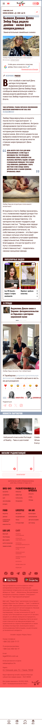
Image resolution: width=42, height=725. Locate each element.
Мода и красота (33, 489)
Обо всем (18, 513)
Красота (31, 494)
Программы (6, 537)
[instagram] (12, 573)
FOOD (5, 510)
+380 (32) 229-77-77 (11, 641)
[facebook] (10, 405)
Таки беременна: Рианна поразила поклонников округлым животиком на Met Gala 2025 (20, 108)
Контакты (19, 561)
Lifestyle (20, 510)
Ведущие (5, 534)
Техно (17, 520)
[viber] (21, 405)
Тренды (31, 500)
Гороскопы (19, 498)
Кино (4, 397)
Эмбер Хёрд (20, 397)
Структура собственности (20, 539)
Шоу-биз (7, 488)
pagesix (18, 75)
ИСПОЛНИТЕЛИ (33, 516)
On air (32, 510)
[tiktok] (30, 573)
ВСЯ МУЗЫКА (32, 513)
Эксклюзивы (7, 501)
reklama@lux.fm (9, 663)
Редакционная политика (20, 552)
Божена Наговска (8, 13)
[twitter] (16, 405)
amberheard (15, 60)
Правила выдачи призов (21, 557)
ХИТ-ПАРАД (32, 523)
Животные (19, 495)
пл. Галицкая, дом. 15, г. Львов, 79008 (18, 670)
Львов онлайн (7, 546)
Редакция (19, 567)
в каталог (21, 475)
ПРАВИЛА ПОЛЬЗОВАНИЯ (20, 534)
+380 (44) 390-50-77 (11, 649)
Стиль (30, 497)
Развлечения (21, 488)
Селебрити (6, 495)
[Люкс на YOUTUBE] (8, 3)
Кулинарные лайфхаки (6, 520)
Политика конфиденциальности (21, 543)
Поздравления (20, 516)
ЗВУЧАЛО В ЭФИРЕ (34, 520)
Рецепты (5, 513)
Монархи (5, 492)
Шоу (4, 498)
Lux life (6, 530)
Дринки (5, 516)
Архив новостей (21, 564)
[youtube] (36, 573)
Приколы (18, 492)
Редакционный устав (20, 548)
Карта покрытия (7, 543)
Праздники (19, 501)
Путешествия (20, 523)
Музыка (5, 504)
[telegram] (5, 405)
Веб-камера (6, 540)
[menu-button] (4, 3)
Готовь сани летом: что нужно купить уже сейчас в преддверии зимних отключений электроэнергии (24, 312)
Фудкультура (6, 524)
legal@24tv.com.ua (10, 656)
